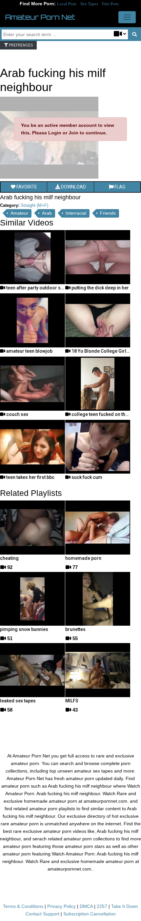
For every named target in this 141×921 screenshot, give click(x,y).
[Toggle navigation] (127, 17)
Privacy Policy (61, 906)
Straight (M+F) (34, 205)
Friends (108, 213)
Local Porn (66, 3)
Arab (47, 213)
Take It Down (124, 906)
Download (73, 186)
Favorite (26, 186)
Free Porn (110, 3)
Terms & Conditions (23, 906)
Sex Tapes (89, 3)
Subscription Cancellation (89, 913)
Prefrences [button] (20, 45)
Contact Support (42, 913)
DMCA (86, 906)
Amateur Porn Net (40, 17)
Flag (119, 186)
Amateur (19, 213)
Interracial (76, 213)
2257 (102, 906)
